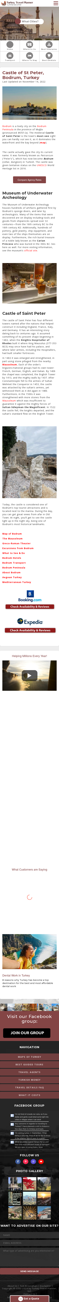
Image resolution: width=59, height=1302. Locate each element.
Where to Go (29, 49)
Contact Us (29, 1294)
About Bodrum (11, 572)
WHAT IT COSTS (29, 1095)
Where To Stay (29, 60)
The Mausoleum (12, 538)
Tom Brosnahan (28, 1286)
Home (10, 49)
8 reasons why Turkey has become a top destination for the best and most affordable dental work (27, 983)
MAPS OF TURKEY (29, 1056)
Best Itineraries (49, 49)
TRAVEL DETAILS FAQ (29, 1087)
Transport (10, 60)
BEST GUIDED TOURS (29, 1064)
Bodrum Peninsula (13, 567)
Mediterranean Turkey (16, 582)
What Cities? (29, 21)
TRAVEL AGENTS (29, 1072)
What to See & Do (13, 553)
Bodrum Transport (14, 562)
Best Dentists (49, 60)
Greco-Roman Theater (16, 543)
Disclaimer (45, 1286)
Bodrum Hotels (11, 557)
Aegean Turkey (12, 577)
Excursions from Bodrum (18, 548)
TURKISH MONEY (29, 1079)
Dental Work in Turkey (16, 975)
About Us (12, 1286)
